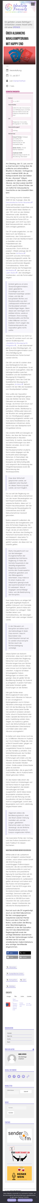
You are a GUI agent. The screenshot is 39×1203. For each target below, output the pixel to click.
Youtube (9, 1076)
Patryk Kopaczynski (22, 1004)
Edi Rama (20, 253)
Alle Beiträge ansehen (22, 1058)
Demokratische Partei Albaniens (18, 202)
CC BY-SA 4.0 (28, 1004)
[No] (37, 1197)
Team (8, 1042)
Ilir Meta (18, 384)
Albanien (12, 967)
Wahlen (12, 986)
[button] (12, 953)
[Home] (16, 8)
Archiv (9, 1039)
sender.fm (27, 1076)
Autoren (9, 1033)
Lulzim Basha (11, 272)
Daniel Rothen (19, 80)
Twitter (18, 1076)
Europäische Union (16, 973)
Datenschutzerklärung (25, 1200)
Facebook (14, 1076)
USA (24, 979)
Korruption (13, 979)
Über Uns (9, 1036)
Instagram (23, 1076)
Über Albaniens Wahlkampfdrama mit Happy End (15, 1004)
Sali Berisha (10, 270)
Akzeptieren (12, 1200)
